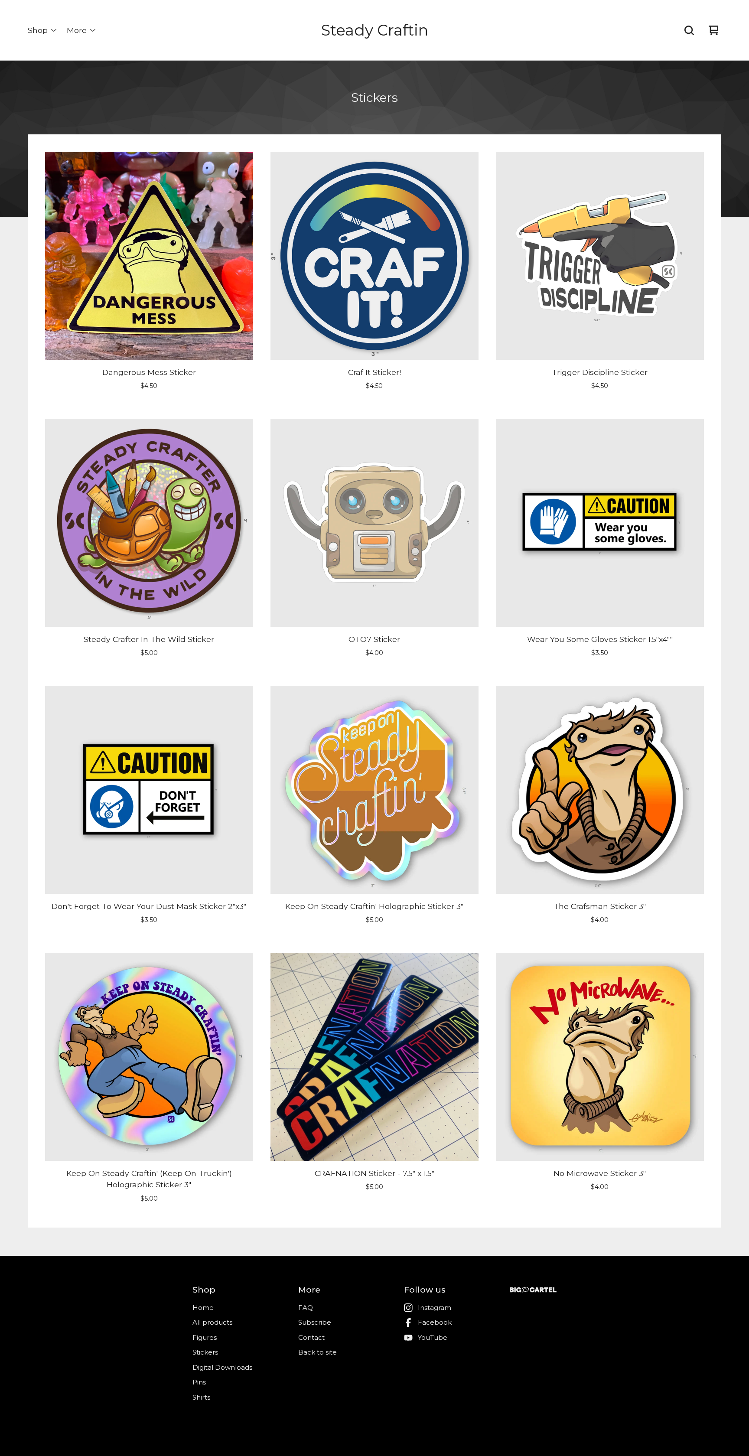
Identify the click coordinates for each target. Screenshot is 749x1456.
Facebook (435, 1322)
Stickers (205, 1352)
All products (212, 1322)
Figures (204, 1337)
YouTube (432, 1337)
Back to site (317, 1352)
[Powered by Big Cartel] (533, 1289)
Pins (199, 1382)
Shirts (201, 1397)
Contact (311, 1337)
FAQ (305, 1307)
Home (203, 1307)
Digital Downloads (222, 1367)
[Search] (689, 30)
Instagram (434, 1307)
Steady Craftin (374, 30)
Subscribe (314, 1322)
